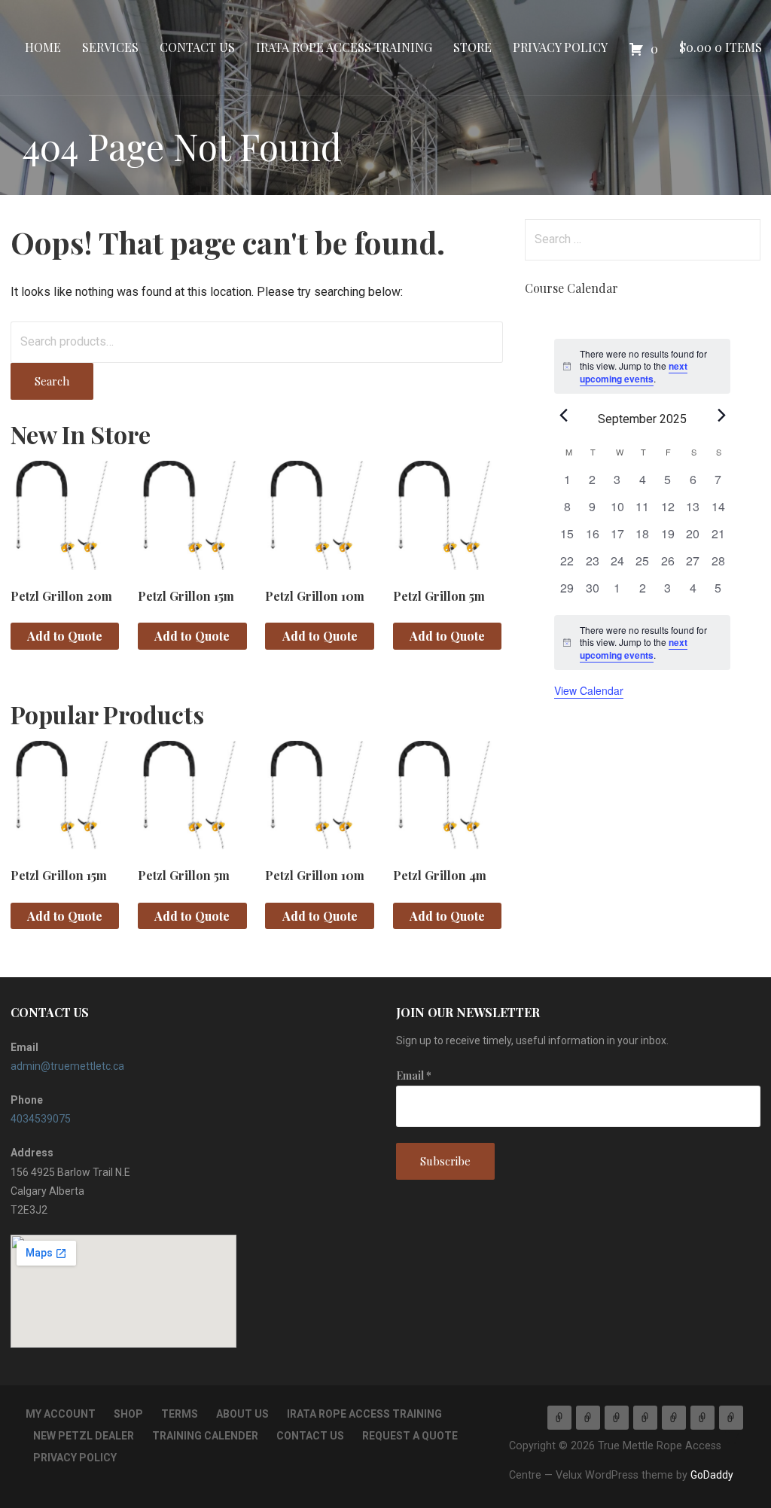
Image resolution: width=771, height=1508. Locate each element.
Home (43, 47)
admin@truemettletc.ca (67, 1066)
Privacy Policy (560, 47)
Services (110, 47)
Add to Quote (64, 636)
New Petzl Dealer (83, 1436)
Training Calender (205, 1436)
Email (413, 1075)
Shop (128, 1414)
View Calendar (588, 690)
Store (472, 47)
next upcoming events (633, 372)
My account (61, 1414)
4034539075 (41, 1119)
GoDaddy (711, 1475)
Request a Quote (410, 1436)
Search (52, 380)
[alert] (642, 643)
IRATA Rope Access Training (344, 47)
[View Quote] (731, 1418)
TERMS (179, 1414)
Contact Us (197, 47)
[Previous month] (563, 415)
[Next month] (721, 415)
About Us (242, 1414)
